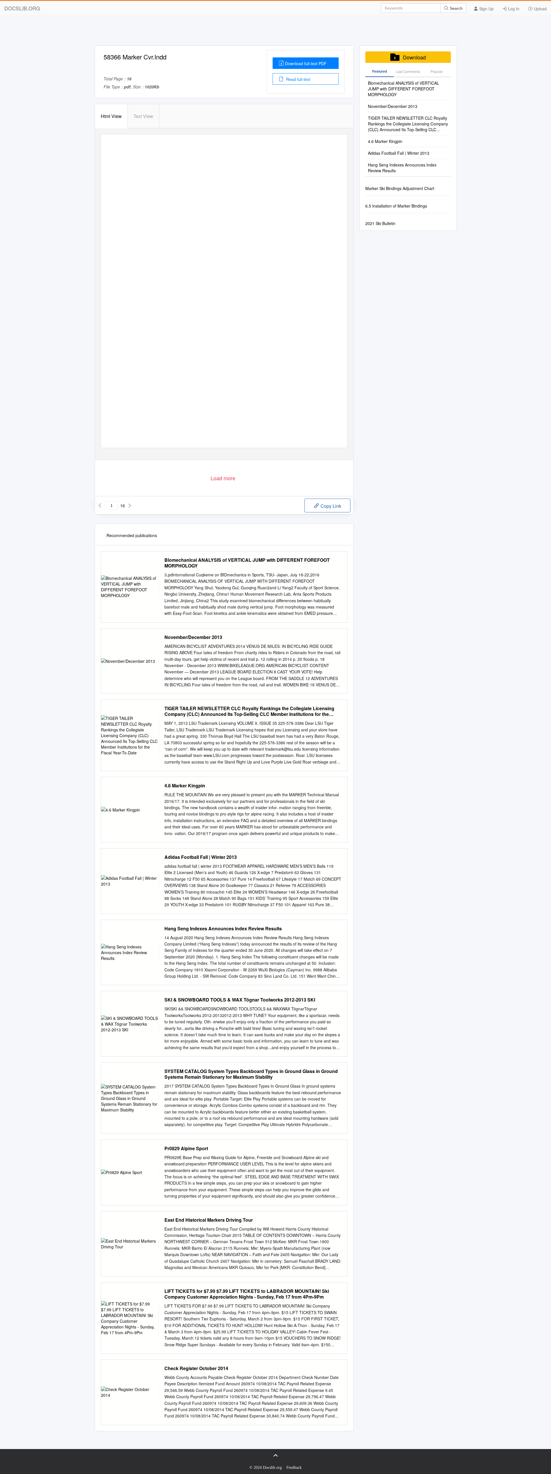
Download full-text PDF (306, 63)
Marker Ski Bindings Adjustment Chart (399, 188)
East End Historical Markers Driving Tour (208, 1220)
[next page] (129, 505)
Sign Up (486, 8)
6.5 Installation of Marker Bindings (396, 206)
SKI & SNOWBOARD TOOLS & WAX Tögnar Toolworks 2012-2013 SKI (239, 1000)
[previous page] (100, 505)
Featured (379, 71)
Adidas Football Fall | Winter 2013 (200, 857)
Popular (436, 71)
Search (456, 8)
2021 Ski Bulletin (380, 223)
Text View (143, 116)
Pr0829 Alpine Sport (186, 1148)
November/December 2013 (193, 637)
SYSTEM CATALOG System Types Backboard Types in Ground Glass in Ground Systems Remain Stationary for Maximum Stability (251, 1074)
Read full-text (297, 79)
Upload (540, 8)
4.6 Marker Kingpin (184, 786)
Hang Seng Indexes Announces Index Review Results (223, 928)
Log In (513, 8)
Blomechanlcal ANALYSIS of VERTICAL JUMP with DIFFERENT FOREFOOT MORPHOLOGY (247, 563)
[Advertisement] (275, 32)
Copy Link (330, 506)
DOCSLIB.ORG (22, 8)
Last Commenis (408, 71)
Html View (111, 116)
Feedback (294, 1467)
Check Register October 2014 (196, 1368)
